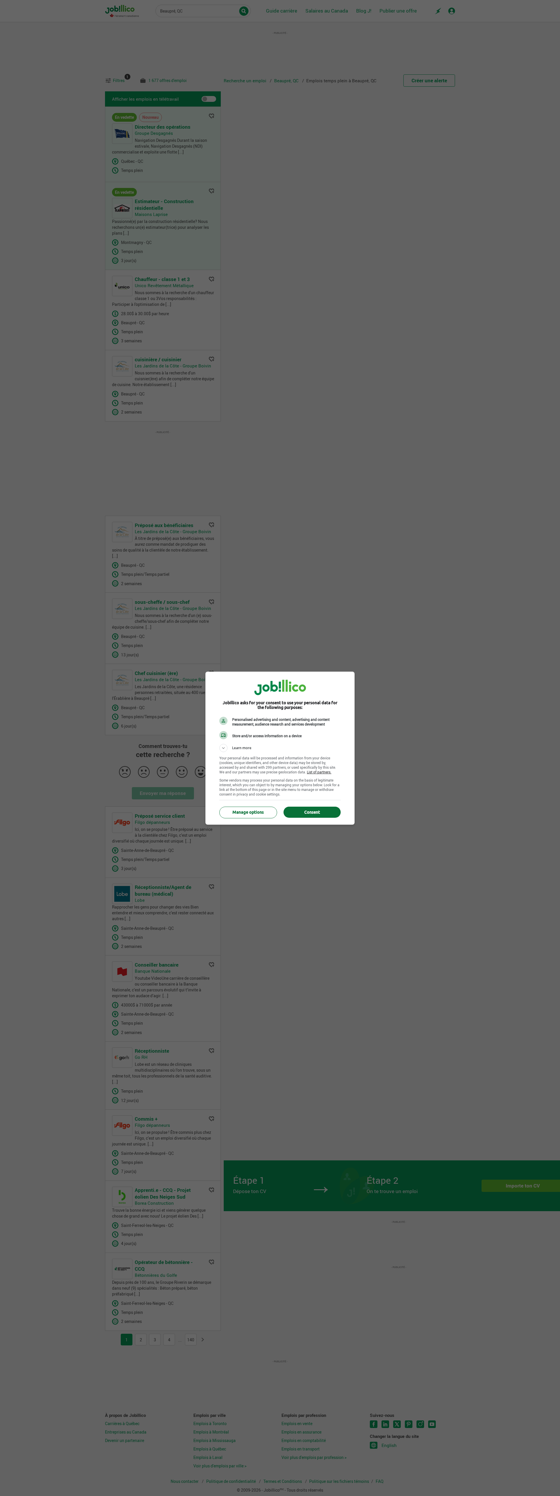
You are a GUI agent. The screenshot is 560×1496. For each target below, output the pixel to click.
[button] (280, 748)
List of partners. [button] (319, 772)
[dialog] (280, 748)
